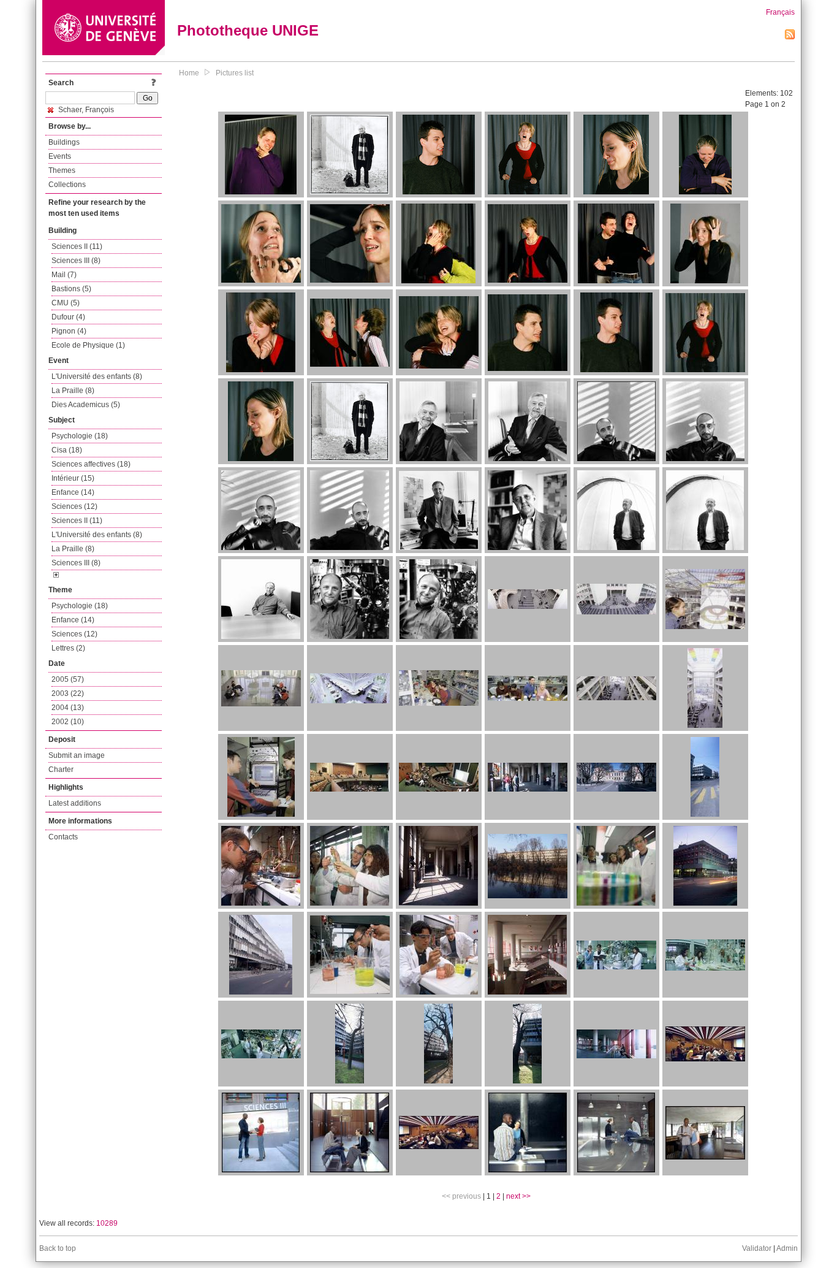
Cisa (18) (66, 450)
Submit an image (76, 755)
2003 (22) (67, 693)
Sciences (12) (74, 506)
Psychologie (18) (79, 436)
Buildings (64, 142)
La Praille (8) (72, 390)
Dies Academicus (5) (85, 404)
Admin (787, 1248)
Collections (67, 184)
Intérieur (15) (72, 478)
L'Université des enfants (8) (96, 376)
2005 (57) (67, 679)
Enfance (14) (72, 492)
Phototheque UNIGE (248, 30)
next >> (518, 1196)
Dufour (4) (68, 317)
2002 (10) (67, 721)
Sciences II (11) (76, 246)
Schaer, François (85, 109)
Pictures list (235, 73)
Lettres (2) (68, 648)
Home (189, 73)
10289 (107, 1223)
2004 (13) (67, 707)
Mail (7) (64, 274)
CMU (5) (65, 303)
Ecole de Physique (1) (88, 345)
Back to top (57, 1248)
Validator (756, 1248)
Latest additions (74, 803)
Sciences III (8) (75, 260)
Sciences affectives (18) (91, 464)
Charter (61, 769)
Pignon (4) (68, 331)
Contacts (63, 837)
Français (780, 12)
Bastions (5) (71, 289)
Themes (61, 170)
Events (59, 156)
